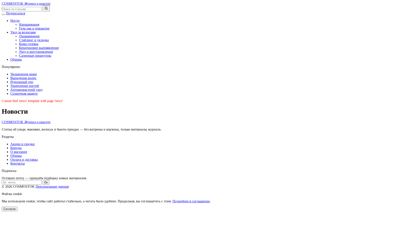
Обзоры (16, 59)
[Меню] (3, 14)
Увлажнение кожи (23, 74)
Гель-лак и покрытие (34, 28)
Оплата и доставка (24, 159)
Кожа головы (28, 44)
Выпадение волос (23, 78)
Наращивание (29, 24)
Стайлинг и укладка (34, 40)
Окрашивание (29, 36)
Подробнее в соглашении (191, 201)
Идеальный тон (21, 82)
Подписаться (15, 13)
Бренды (16, 148)
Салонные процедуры (35, 55)
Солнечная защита (24, 93)
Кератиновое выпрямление (39, 48)
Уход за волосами (23, 32)
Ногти (15, 20)
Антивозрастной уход (26, 89)
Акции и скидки (22, 144)
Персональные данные (52, 186)
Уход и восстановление (36, 52)
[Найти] (46, 8)
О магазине (18, 152)
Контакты (17, 163)
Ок (46, 182)
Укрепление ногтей (24, 86)
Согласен (9, 209)
